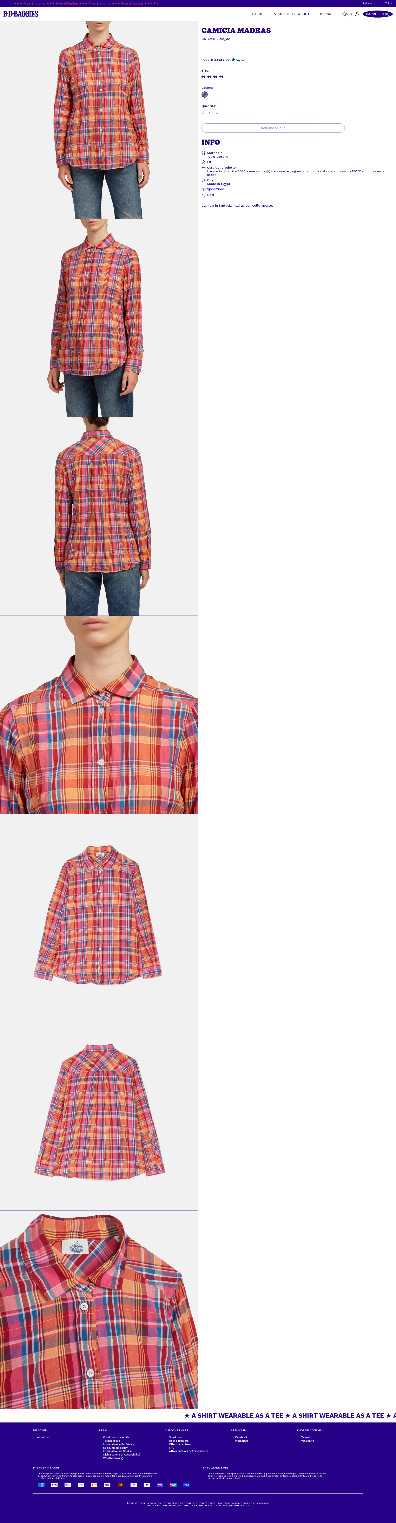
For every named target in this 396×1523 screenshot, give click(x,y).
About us (43, 1437)
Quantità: (209, 106)
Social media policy (115, 1447)
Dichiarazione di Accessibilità (121, 1454)
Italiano (368, 3)
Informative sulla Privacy (119, 1444)
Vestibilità (307, 1440)
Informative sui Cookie (117, 1451)
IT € (386, 3)
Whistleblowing (113, 1458)
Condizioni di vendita (116, 1437)
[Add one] (217, 113)
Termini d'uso (111, 1440)
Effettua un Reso (180, 1444)
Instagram (241, 1440)
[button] (378, 14)
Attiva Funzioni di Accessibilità (188, 1451)
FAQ (171, 1447)
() (349, 14)
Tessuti (306, 1437)
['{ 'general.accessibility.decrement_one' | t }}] (203, 113)
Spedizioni (175, 1437)
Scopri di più (233, 1478)
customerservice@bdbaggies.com (228, 1505)
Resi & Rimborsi (179, 1440)
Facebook (241, 1437)
